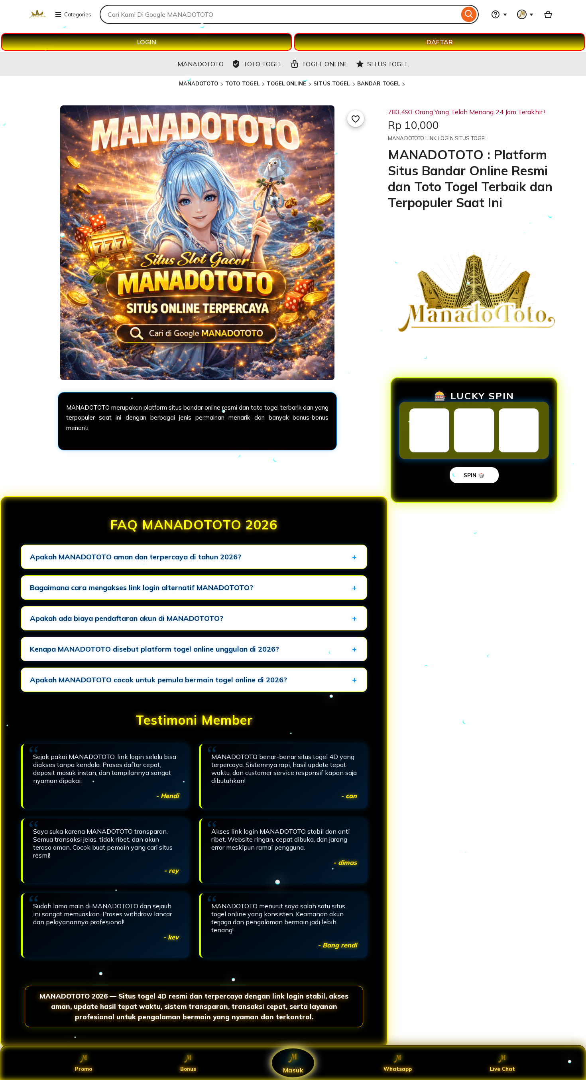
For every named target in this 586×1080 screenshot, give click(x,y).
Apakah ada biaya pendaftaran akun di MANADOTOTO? (126, 618)
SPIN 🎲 (474, 475)
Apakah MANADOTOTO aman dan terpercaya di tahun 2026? (135, 556)
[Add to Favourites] (355, 118)
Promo (83, 1069)
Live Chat (502, 1069)
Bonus (188, 1069)
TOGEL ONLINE (286, 83)
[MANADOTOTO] (37, 19)
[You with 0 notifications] (525, 14)
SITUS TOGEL (331, 83)
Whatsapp (397, 1069)
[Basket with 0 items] (548, 14)
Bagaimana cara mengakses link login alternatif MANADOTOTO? (141, 587)
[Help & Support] (499, 14)
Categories (77, 14)
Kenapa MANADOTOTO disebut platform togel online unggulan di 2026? (154, 649)
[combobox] (279, 14)
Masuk (293, 1070)
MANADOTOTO (198, 83)
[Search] (469, 14)
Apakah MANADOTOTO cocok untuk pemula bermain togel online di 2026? (158, 679)
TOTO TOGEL (242, 83)
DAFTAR (440, 42)
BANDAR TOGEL (378, 83)
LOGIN (146, 42)
